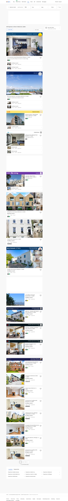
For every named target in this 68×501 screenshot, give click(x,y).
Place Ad (56, 1)
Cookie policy (22, 498)
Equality (34, 498)
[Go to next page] (28, 462)
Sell (34, 1)
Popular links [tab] (16, 469)
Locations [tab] (10, 469)
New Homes (24, 1)
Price (33, 7)
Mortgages (44, 1)
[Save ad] (41, 58)
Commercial (38, 1)
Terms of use (13, 498)
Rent (28, 1)
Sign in (60, 1)
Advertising (53, 498)
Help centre (58, 498)
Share (31, 1)
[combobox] (18, 7)
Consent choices (28, 498)
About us (7, 498)
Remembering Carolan (46, 498)
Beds (42, 7)
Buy (14, 1)
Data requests (39, 498)
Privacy (18, 498)
